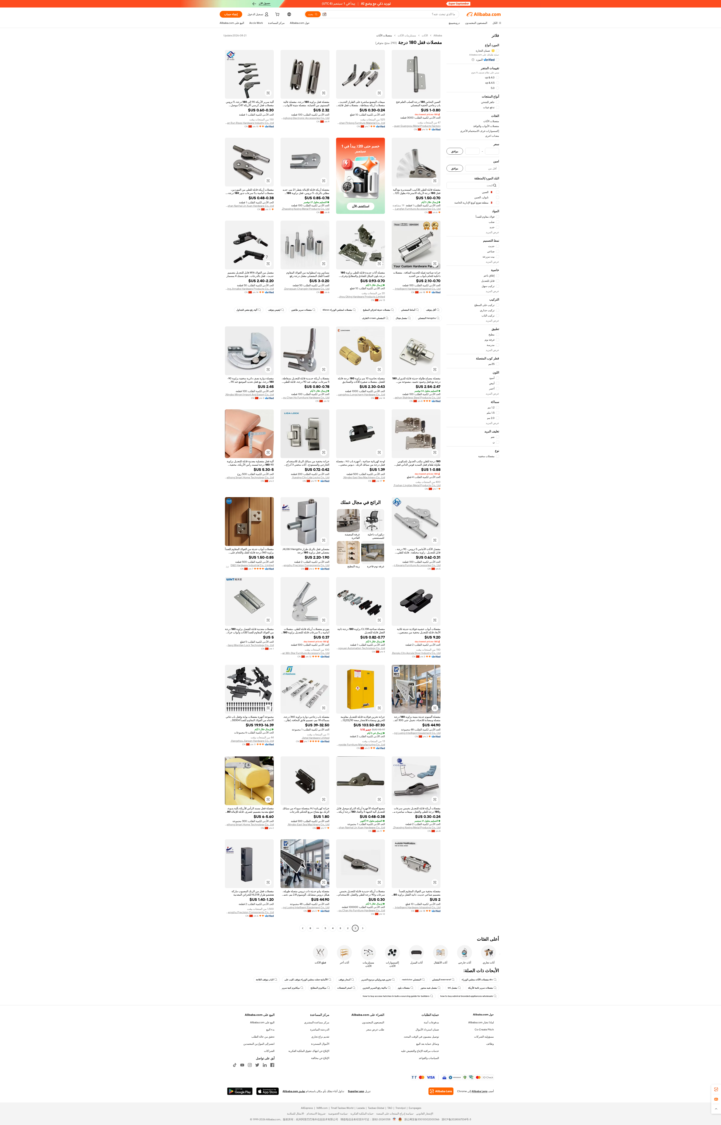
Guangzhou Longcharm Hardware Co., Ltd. (360, 394)
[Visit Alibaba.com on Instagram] (249, 1065)
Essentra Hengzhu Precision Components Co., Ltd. (305, 565)
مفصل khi (452, 988)
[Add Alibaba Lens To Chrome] (440, 1091)
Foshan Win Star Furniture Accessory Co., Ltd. (305, 653)
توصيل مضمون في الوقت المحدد (421, 1036)
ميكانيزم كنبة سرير (291, 988)
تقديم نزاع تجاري (320, 1036)
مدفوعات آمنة (431, 1022)
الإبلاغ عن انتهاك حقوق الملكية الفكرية (308, 1050)
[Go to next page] (302, 928)
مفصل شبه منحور (429, 988)
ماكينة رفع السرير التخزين (375, 988)
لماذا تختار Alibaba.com (481, 1022)
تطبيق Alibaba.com (294, 1091)
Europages (415, 1107)
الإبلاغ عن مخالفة (320, 1058)
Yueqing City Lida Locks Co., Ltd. (310, 477)
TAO (389, 1107)
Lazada (361, 1107)
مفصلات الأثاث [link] (384, 35)
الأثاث (425, 35)
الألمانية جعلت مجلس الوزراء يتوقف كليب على (306, 979)
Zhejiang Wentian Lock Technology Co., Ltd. (249, 645)
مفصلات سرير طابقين (301, 310)
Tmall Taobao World (342, 1107)
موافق (454, 151)
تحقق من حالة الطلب (263, 1036)
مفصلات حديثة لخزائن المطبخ (376, 310)
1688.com (322, 1107)
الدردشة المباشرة (319, 1029)
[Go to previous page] (362, 928)
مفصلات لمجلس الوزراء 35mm (337, 310)
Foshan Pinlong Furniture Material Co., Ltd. (360, 122)
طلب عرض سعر (375, 1029)
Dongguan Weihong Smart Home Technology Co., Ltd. (249, 477)
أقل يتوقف (431, 310)
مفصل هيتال (401, 318)
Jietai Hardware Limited (315, 737)
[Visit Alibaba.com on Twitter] (257, 1065)
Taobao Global (376, 1107)
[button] (324, 14)
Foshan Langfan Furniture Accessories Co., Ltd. (416, 208)
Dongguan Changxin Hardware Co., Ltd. (306, 288)
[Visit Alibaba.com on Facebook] (272, 1065)
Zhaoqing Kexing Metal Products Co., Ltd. (305, 208)
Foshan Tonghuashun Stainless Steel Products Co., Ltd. (416, 397)
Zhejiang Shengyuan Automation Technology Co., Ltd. (360, 648)
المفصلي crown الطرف (373, 318)
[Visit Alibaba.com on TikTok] (234, 1065)
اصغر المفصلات (344, 988)
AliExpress (307, 1107)
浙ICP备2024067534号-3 (456, 1119)
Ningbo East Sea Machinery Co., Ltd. (364, 477)
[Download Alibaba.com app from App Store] (267, 1091)
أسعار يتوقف (344, 979)
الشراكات (269, 1050)
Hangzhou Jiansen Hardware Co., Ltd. (252, 740)
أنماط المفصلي (408, 310)
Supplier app (356, 1091)
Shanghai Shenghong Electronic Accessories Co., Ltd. (305, 117)
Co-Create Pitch (484, 1029)
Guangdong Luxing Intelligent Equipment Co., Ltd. (416, 732)
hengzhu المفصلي (427, 318)
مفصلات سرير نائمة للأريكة (480, 988)
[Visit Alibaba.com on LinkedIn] (264, 1065)
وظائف (490, 1043)
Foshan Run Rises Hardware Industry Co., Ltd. (249, 122)
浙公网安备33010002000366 (421, 1119)
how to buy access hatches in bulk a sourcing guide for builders (396, 996)
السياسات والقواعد (429, 1058)
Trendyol (400, 1107)
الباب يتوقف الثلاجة (265, 979)
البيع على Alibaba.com (262, 1022)
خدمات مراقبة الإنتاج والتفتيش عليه (420, 1050)
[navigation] (472, 482)
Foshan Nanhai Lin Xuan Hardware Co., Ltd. (249, 205)
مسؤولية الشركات (484, 1036)
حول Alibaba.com (483, 1014)
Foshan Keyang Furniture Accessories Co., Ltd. (416, 565)
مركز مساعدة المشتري (316, 1022)
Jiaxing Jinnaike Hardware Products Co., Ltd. (249, 288)
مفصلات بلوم (404, 988)
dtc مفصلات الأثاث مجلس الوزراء (477, 979)
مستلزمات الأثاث (407, 35)
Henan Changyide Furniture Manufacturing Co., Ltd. (360, 744)
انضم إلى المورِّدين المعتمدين (259, 1043)
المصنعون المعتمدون (373, 1022)
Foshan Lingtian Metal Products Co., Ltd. (416, 485)
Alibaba (438, 35)
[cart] (277, 14)
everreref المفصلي (441, 979)
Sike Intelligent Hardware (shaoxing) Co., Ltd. (416, 288)
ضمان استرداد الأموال (427, 1029)
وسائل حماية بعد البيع (427, 1043)
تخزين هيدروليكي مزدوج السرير (376, 979)
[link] (716, 1089)
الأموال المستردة (320, 1043)
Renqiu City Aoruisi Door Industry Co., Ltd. (416, 653)
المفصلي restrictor (411, 979)
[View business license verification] (394, 1119)
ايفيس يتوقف (274, 310)
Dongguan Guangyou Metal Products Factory (416, 125)
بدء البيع (270, 1029)
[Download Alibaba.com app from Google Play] (240, 1091)
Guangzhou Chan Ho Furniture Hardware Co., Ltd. (305, 397)
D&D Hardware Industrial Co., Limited (252, 565)
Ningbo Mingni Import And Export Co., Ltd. (249, 394)
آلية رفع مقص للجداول (246, 310)
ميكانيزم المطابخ (318, 988)
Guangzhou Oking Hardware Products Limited (360, 296)
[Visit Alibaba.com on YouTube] (242, 1065)
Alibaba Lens (479, 1091)
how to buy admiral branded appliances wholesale (466, 996)
